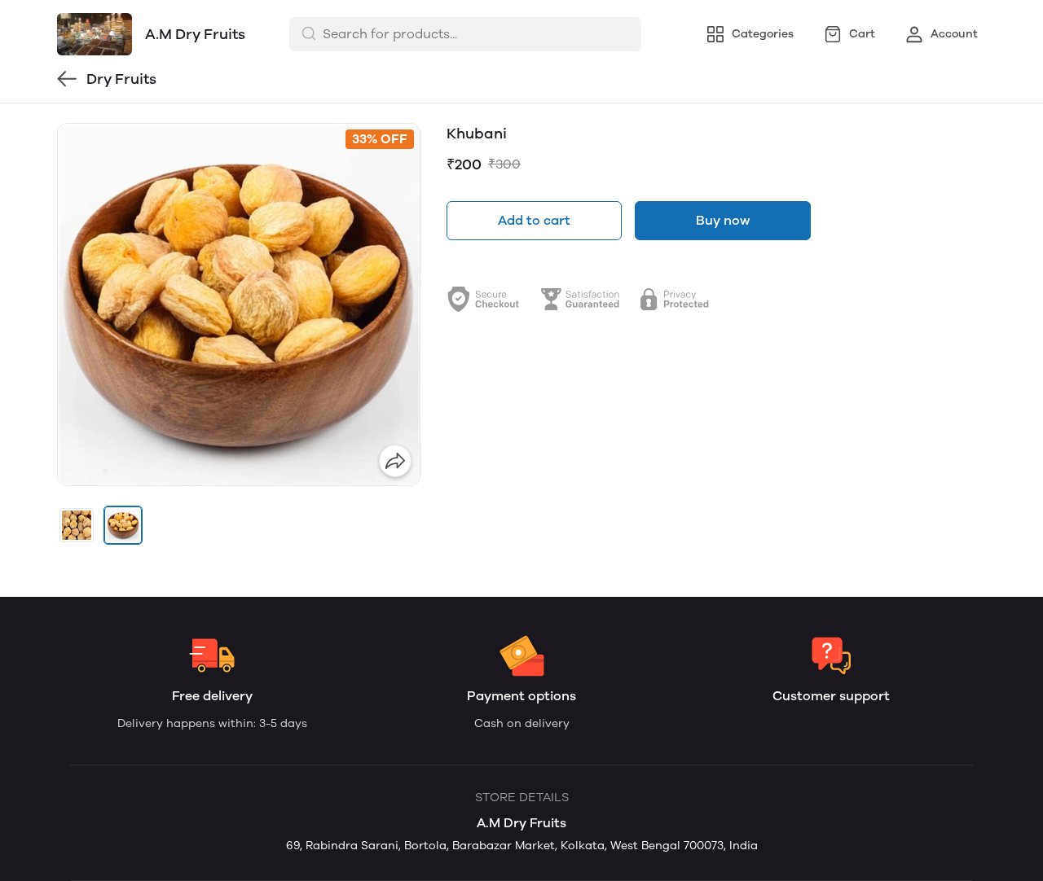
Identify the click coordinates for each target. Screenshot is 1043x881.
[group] (239, 304)
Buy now (723, 220)
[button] (76, 525)
